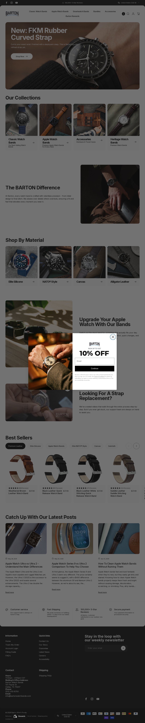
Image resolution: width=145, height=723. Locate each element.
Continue (94, 368)
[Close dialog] (113, 337)
